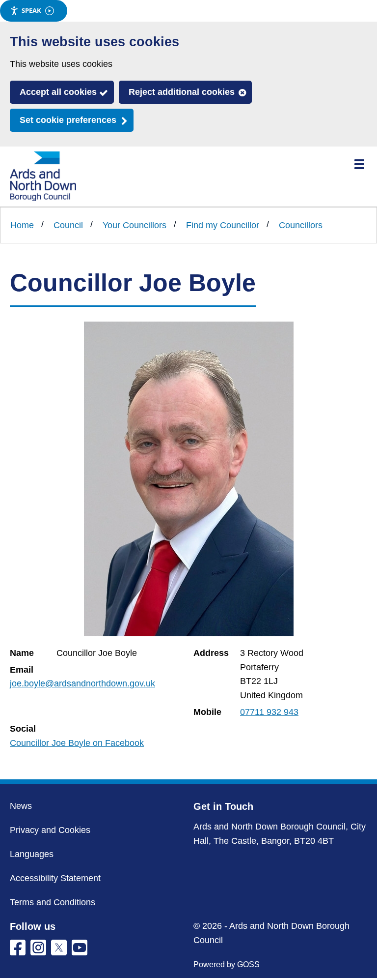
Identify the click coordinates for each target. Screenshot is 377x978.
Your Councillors (134, 225)
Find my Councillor (222, 225)
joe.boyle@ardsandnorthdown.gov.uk (82, 683)
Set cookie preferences (68, 120)
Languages (32, 854)
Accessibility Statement (55, 878)
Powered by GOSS (226, 964)
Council (68, 225)
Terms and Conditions (52, 902)
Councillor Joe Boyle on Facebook (77, 743)
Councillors (301, 225)
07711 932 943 (269, 712)
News (21, 806)
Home (22, 225)
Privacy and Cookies (50, 830)
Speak (31, 10)
